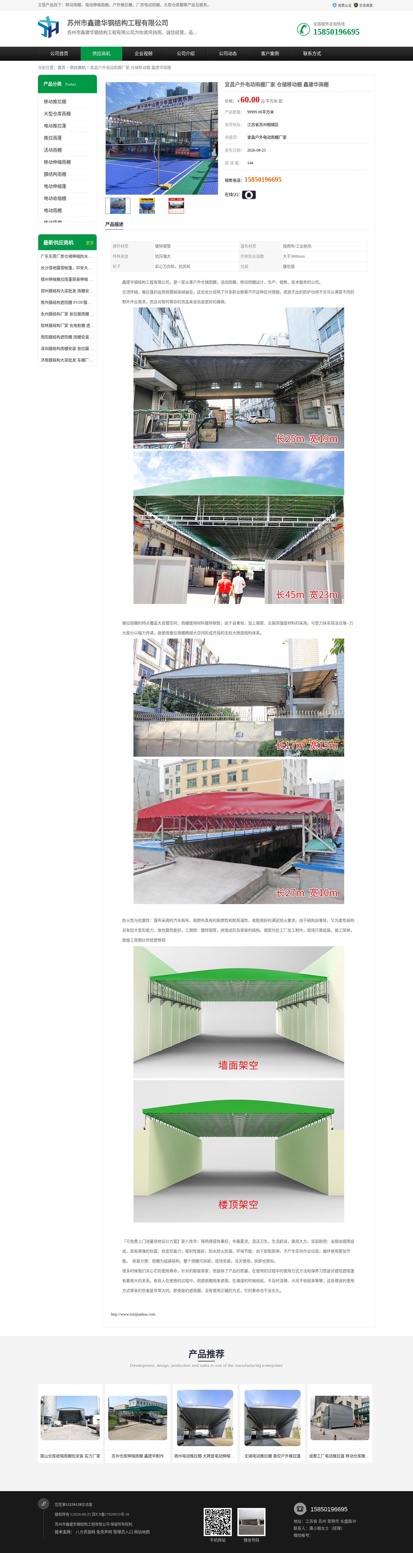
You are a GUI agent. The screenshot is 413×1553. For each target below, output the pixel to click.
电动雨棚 (53, 210)
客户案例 (270, 53)
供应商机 (101, 53)
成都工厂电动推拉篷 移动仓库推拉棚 (274, 1456)
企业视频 (144, 53)
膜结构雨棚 (55, 174)
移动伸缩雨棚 (57, 162)
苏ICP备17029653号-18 (110, 1514)
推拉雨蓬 (53, 138)
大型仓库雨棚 (57, 113)
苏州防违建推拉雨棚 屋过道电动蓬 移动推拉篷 (349, 1456)
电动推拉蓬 (55, 125)
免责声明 (104, 1532)
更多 (90, 243)
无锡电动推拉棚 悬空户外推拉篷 (205, 1456)
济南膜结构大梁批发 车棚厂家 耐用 (67, 360)
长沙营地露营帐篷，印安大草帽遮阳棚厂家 (67, 268)
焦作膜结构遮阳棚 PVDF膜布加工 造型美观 (67, 302)
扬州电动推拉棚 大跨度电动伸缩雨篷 (139, 1456)
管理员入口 (123, 1532)
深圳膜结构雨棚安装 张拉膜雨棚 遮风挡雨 (67, 349)
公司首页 (59, 53)
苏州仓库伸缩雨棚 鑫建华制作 (70, 1456)
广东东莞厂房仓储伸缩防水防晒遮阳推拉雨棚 (67, 256)
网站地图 (142, 1532)
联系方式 (312, 53)
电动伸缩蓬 (55, 186)
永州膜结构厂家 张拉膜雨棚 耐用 (67, 314)
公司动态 (228, 53)
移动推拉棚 (55, 101)
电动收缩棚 (55, 198)
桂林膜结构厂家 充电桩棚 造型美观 (67, 325)
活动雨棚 (53, 150)
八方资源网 (85, 1532)
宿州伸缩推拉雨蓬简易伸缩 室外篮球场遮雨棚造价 (67, 279)
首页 (61, 68)
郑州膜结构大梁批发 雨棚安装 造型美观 (67, 291)
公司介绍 (186, 53)
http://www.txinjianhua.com (133, 1314)
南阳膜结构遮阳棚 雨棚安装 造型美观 (67, 337)
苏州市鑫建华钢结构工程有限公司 (82, 1524)
